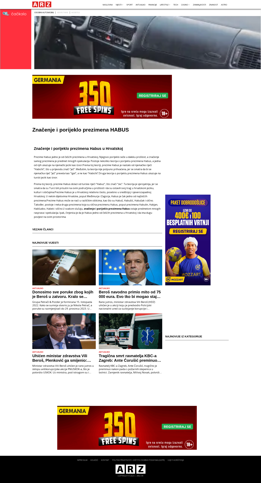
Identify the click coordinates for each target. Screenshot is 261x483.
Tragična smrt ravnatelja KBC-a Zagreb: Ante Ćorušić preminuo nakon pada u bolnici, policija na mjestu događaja (128, 358)
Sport (129, 4)
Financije (152, 4)
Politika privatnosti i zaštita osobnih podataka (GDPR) (138, 460)
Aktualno (140, 4)
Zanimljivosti (199, 4)
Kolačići (94, 460)
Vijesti (119, 4)
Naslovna (108, 4)
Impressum (82, 460)
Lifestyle (164, 4)
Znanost (213, 4)
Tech (175, 4)
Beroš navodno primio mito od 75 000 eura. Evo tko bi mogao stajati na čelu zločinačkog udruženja (130, 294)
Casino (184, 4)
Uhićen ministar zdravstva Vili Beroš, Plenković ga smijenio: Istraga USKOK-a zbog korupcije (62, 358)
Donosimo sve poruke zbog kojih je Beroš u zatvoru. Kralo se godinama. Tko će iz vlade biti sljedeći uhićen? (62, 294)
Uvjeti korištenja (176, 460)
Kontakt (105, 460)
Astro (224, 4)
